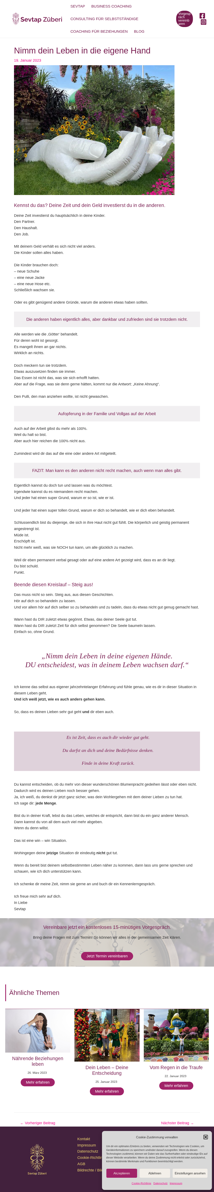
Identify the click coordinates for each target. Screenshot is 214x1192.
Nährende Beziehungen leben (37, 1061)
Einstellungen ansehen (190, 1173)
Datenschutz (160, 1183)
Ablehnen (154, 1173)
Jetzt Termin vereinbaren (107, 956)
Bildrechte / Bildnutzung (97, 1170)
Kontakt (83, 1139)
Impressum (176, 1183)
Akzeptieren (121, 1173)
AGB (81, 1164)
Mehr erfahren (38, 1082)
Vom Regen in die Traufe (176, 1067)
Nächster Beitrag (177, 1123)
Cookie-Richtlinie (141, 1183)
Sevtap (77, 6)
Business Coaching (111, 6)
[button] (206, 1137)
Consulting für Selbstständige (104, 19)
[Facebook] (202, 16)
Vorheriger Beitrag (37, 1123)
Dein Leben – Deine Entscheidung (106, 1070)
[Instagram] (203, 22)
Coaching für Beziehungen (99, 31)
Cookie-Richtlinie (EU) (95, 1158)
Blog (139, 31)
